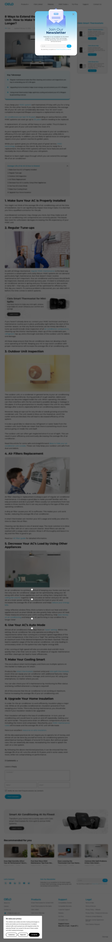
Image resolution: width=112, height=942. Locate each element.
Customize (11, 934)
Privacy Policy (59, 49)
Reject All (23, 934)
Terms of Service (67, 49)
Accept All (34, 934)
